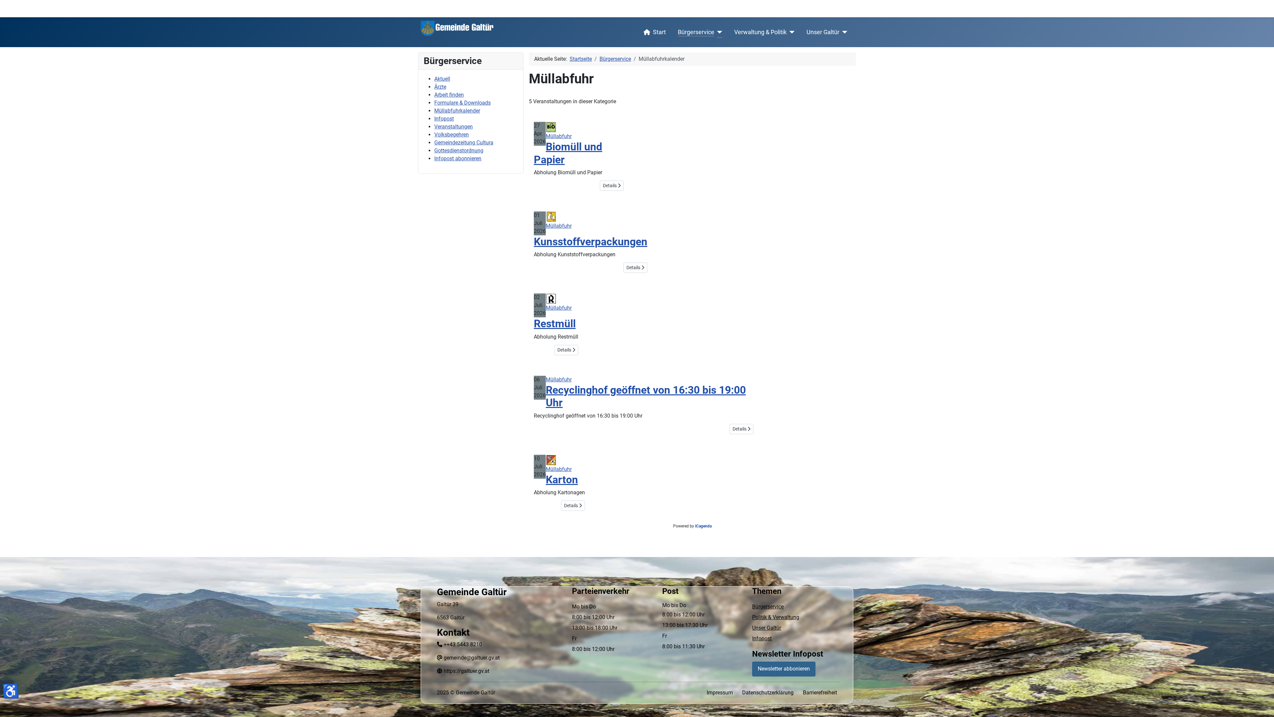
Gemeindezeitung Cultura (463, 142)
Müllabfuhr (559, 136)
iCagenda (703, 526)
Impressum (720, 692)
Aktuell (442, 79)
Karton (562, 479)
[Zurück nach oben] (1262, 705)
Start (659, 32)
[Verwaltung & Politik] (791, 32)
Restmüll (555, 323)
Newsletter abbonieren (784, 669)
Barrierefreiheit (820, 692)
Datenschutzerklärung (768, 692)
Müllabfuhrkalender (457, 111)
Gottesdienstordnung (458, 150)
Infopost (444, 119)
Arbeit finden (449, 95)
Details (610, 185)
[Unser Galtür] (843, 32)
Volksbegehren (451, 134)
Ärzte (440, 87)
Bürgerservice (696, 32)
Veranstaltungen (453, 126)
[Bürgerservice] (718, 32)
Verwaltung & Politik (760, 32)
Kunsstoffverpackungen (590, 241)
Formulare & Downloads (462, 103)
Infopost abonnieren (457, 158)
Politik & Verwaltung (775, 617)
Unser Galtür (823, 32)
